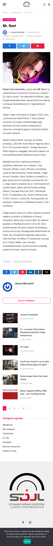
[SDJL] (26, 4)
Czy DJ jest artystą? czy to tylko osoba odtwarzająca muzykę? (34, 363)
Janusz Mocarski (18, 32)
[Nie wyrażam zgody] (49, 537)
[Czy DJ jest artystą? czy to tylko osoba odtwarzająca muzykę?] (10, 365)
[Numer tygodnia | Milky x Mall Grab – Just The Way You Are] (10, 394)
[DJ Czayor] (10, 350)
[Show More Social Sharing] (47, 46)
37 (23, 408)
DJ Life (6, 438)
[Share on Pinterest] (37, 46)
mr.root (7, 261)
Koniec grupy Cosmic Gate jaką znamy (33, 377)
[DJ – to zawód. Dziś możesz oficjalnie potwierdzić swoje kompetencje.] (10, 333)
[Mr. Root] (26, 67)
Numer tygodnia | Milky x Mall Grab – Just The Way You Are (33, 392)
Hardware (7, 442)
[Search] (48, 4)
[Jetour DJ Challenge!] (10, 318)
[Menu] (4, 4)
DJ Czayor (24, 346)
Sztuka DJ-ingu (9, 451)
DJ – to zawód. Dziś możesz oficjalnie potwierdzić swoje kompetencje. (32, 332)
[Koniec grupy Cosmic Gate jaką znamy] (10, 379)
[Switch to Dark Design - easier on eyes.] (44, 4)
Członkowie (9, 20)
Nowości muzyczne (11, 446)
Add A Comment (26, 301)
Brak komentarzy (35, 36)
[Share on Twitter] (23, 46)
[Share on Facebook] (9, 46)
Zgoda (27, 541)
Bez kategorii (9, 429)
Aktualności (8, 425)
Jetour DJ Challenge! (29, 314)
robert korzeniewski (23, 261)
